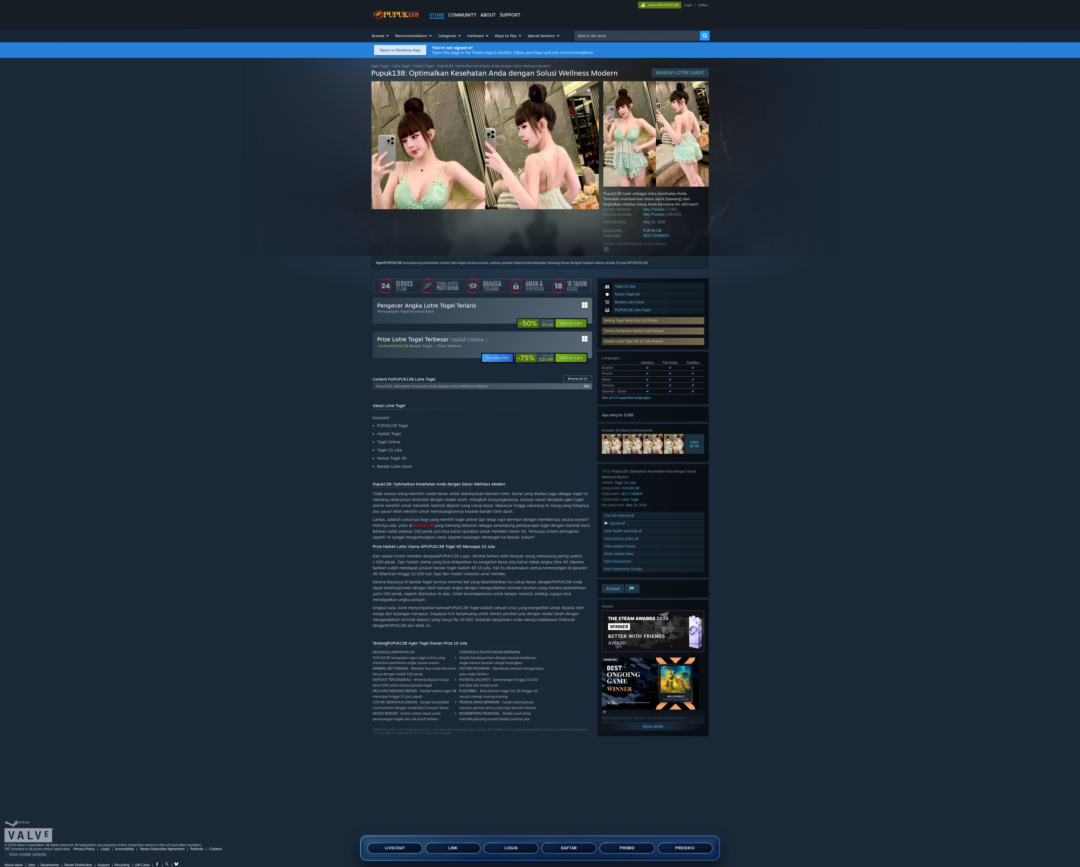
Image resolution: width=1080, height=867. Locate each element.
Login (688, 5)
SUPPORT (510, 15)
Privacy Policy (84, 849)
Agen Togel (380, 66)
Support (103, 865)
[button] (380, 35)
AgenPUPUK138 (389, 263)
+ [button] (606, 249)
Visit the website (617, 515)
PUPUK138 (652, 231)
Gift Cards (142, 865)
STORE (436, 15)
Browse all (578, 379)
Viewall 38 (694, 444)
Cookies (215, 849)
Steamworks (49, 865)
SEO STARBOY (656, 236)
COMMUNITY (462, 15)
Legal (105, 849)
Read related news (619, 554)
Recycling (122, 865)
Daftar (703, 5)
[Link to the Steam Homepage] (396, 19)
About (488, 15)
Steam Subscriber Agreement (162, 849)
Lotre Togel (401, 66)
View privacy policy (620, 538)
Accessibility (124, 849)
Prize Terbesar (450, 346)
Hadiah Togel (423, 66)
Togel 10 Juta (625, 482)
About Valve (13, 865)
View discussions (617, 561)
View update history (620, 546)
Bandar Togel (420, 346)
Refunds (196, 849)
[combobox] (637, 35)
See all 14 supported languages (626, 398)
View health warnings (621, 531)
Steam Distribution (78, 865)
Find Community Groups (623, 569)
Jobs (31, 865)
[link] (536, 323)
